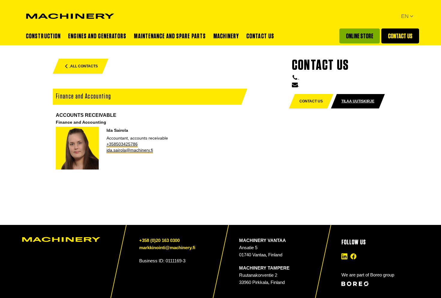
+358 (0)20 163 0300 (159, 240)
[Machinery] (70, 16)
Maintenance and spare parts (170, 36)
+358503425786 (122, 144)
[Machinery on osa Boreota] (374, 284)
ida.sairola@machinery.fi (129, 150)
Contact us (260, 36)
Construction (43, 36)
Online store (359, 36)
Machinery (226, 36)
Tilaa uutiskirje (357, 101)
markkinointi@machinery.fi (167, 247)
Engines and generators (97, 36)
